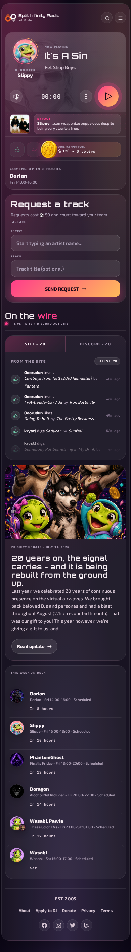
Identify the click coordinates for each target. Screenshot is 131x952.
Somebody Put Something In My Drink (59, 449)
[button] (65, 124)
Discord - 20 (96, 344)
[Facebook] (44, 925)
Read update (31, 646)
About (24, 910)
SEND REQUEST (62, 289)
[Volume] (16, 96)
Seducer (53, 430)
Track (16, 256)
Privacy (88, 910)
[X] (72, 925)
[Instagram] (58, 925)
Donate (69, 910)
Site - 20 (35, 344)
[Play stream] (108, 96)
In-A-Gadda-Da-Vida (43, 402)
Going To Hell (36, 418)
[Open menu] (120, 17)
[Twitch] (86, 925)
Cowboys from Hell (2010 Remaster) (58, 378)
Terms (107, 910)
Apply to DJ (46, 910)
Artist (17, 231)
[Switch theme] (107, 17)
